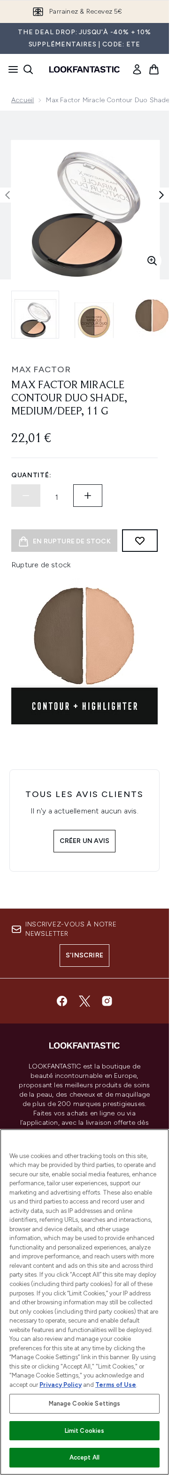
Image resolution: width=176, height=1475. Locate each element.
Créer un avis (85, 841)
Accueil (22, 100)
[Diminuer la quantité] (25, 495)
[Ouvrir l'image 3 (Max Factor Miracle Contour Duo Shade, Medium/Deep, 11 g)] (152, 314)
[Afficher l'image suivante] (161, 195)
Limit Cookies (85, 1430)
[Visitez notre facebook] (62, 1001)
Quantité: (31, 475)
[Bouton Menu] (10, 69)
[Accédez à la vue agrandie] (152, 260)
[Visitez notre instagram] (107, 1001)
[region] (84, 1302)
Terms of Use (115, 1384)
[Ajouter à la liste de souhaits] (140, 540)
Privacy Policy (60, 1384)
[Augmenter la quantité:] (87, 495)
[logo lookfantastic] (84, 69)
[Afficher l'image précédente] (7, 195)
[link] (137, 69)
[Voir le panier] (153, 69)
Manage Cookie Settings (85, 1403)
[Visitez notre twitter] (84, 1001)
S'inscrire (84, 955)
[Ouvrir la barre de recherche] (28, 69)
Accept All (84, 1457)
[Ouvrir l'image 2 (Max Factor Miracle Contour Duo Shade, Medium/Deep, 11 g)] (93, 314)
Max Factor (41, 369)
